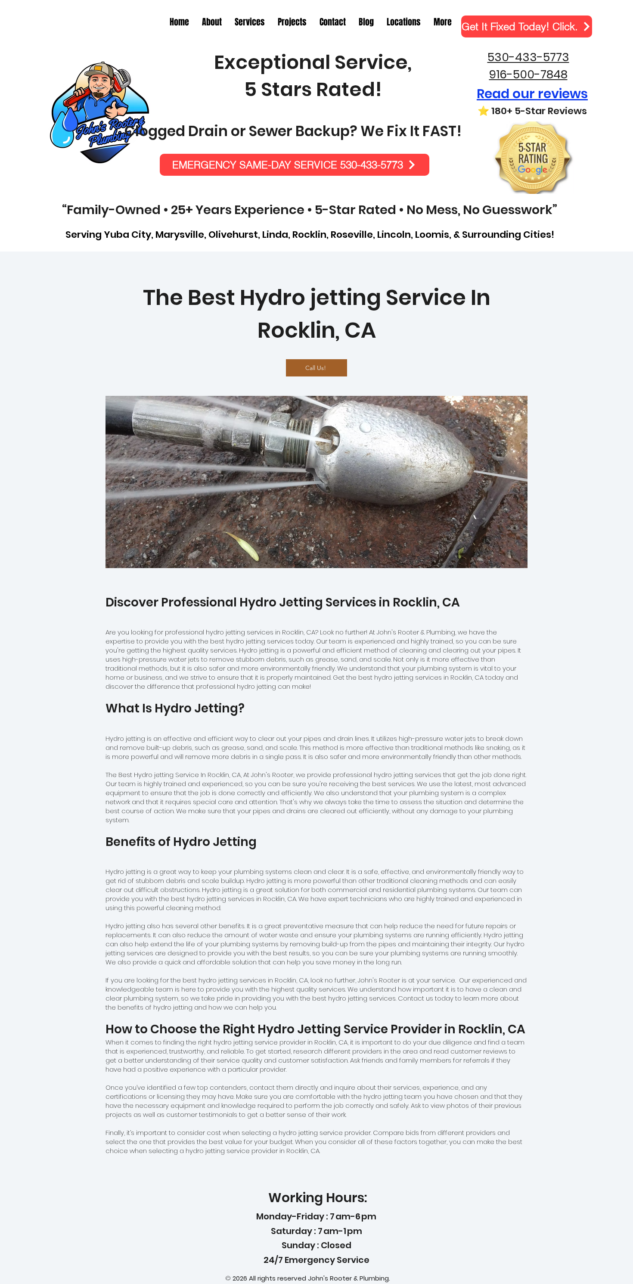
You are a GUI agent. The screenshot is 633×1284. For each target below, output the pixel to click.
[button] (442, 22)
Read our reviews (532, 93)
